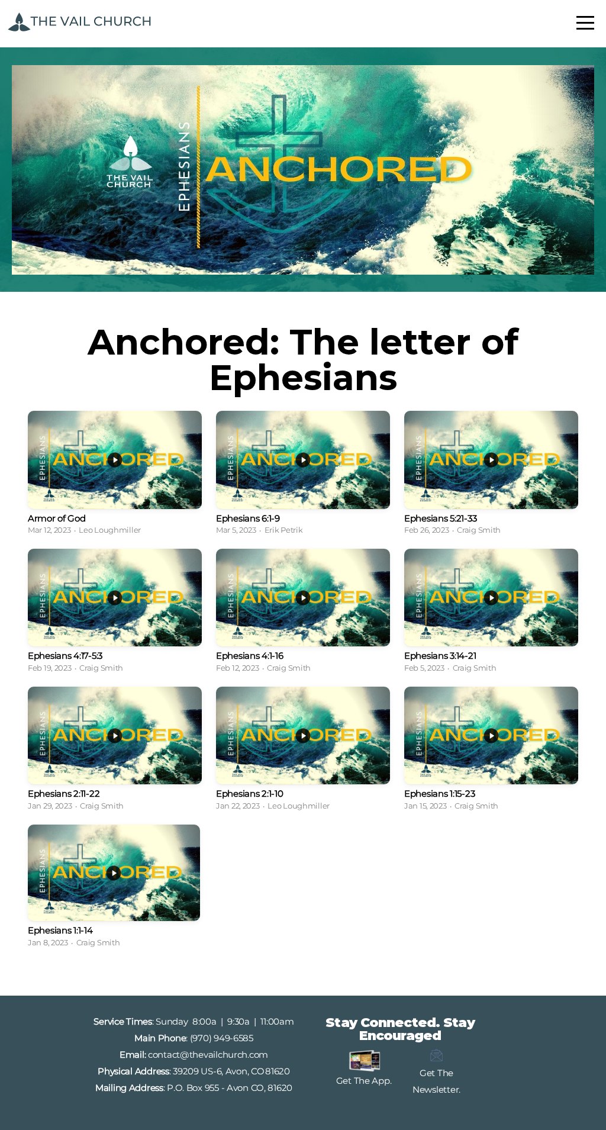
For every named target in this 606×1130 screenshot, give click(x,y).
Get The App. (364, 1080)
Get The (436, 1073)
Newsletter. (436, 1089)
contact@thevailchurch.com (208, 1054)
